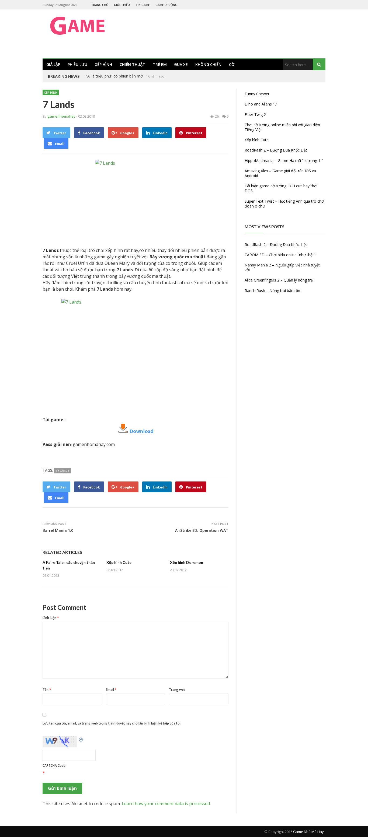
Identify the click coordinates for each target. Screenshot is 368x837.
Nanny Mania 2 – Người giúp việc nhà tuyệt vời (282, 267)
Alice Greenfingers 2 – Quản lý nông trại (279, 280)
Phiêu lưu (77, 64)
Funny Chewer (257, 93)
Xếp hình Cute (118, 562)
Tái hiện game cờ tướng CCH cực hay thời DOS (281, 188)
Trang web (177, 689)
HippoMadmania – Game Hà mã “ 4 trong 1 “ (284, 160)
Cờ (231, 64)
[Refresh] (81, 739)
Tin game (143, 5)
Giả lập (53, 64)
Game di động (166, 5)
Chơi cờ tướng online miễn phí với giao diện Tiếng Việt (282, 127)
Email (111, 689)
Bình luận (51, 618)
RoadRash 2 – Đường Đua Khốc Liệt (276, 150)
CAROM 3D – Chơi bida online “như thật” (280, 254)
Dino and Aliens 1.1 (261, 104)
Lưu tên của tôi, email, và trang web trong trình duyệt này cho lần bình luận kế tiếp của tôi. (112, 723)
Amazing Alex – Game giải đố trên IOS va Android (280, 173)
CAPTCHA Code (54, 765)
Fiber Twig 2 (255, 114)
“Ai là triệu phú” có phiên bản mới (115, 76)
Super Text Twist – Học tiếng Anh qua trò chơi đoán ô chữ (285, 204)
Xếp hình (103, 64)
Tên (47, 689)
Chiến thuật (132, 64)
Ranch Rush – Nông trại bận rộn (272, 290)
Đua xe (181, 64)
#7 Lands (62, 471)
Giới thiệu (122, 5)
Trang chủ (99, 5)
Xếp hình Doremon (186, 562)
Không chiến (208, 64)
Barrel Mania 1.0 (58, 530)
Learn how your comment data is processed (166, 804)
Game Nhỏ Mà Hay (308, 831)
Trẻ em (160, 64)
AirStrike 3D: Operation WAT (201, 530)
